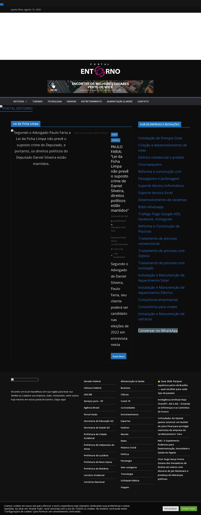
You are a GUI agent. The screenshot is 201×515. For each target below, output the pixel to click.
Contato (143, 101)
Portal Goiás (90, 414)
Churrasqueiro (150, 164)
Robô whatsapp (150, 206)
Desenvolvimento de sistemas (162, 199)
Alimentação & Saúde (120, 101)
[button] (25, 101)
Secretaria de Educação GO (99, 421)
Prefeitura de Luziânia (96, 455)
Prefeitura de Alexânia (96, 468)
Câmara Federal (92, 387)
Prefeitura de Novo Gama (98, 462)
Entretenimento (91, 101)
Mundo (124, 434)
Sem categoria (129, 467)
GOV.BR (88, 394)
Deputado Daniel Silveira (118, 239)
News (114, 135)
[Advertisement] (100, 36)
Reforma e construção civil (159, 171)
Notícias (19, 101)
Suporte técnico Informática (161, 185)
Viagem (125, 487)
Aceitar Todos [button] (188, 508)
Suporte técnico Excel (155, 192)
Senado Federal (92, 381)
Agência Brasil (91, 407)
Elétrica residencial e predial (161, 157)
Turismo (37, 101)
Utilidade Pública (130, 480)
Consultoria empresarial (158, 299)
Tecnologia (55, 101)
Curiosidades (128, 407)
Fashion (71, 101)
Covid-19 (125, 401)
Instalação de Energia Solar (160, 138)
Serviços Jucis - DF (93, 401)
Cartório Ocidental (94, 475)
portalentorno (119, 221)
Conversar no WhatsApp (158, 330)
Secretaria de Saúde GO (97, 427)
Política (115, 140)
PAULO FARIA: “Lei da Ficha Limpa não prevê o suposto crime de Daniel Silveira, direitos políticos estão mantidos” (120, 178)
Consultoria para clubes (157, 306)
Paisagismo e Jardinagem (158, 178)
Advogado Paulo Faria (118, 229)
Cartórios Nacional (94, 481)
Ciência (125, 394)
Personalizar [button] (171, 508)
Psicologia (126, 460)
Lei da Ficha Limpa (120, 244)
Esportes (125, 421)
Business (125, 387)
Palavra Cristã (128, 447)
